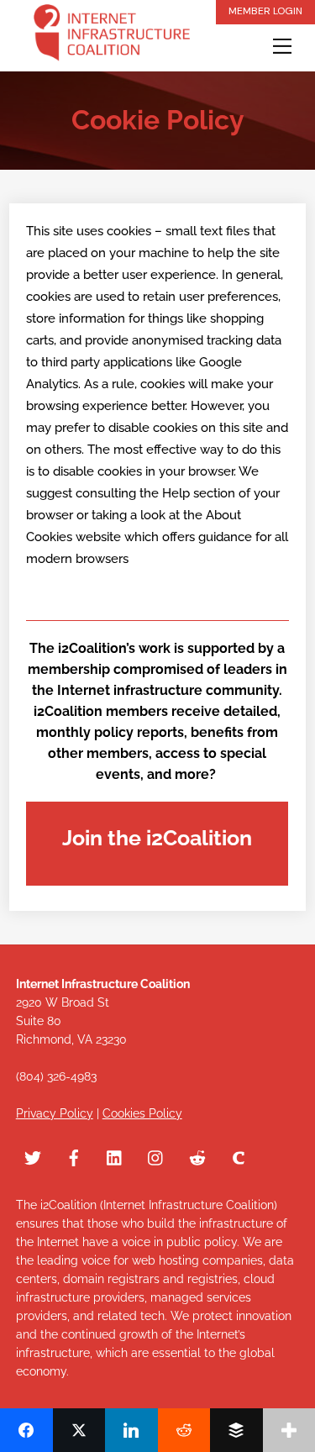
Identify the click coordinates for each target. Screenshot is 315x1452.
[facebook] (74, 1155)
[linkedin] (115, 1155)
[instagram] (156, 1155)
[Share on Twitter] (79, 1430)
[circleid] (238, 1155)
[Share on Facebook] (26, 1430)
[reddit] (197, 1155)
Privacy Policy (54, 1113)
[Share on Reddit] (184, 1430)
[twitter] (33, 1155)
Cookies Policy (142, 1113)
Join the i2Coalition (157, 837)
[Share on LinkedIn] (131, 1430)
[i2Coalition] (112, 35)
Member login (265, 11)
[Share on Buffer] (236, 1430)
